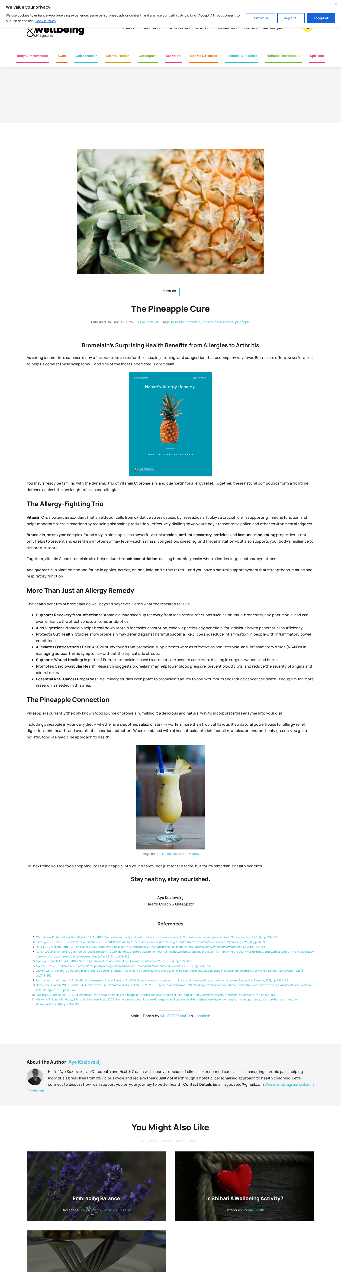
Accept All (320, 18)
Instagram (289, 1084)
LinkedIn (306, 1084)
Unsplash (202, 1015)
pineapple (242, 322)
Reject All (291, 18)
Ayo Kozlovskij (150, 322)
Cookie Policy (45, 21)
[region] (170, 14)
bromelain (193, 322)
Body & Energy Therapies (98, 1210)
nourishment (223, 322)
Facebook (35, 1090)
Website (271, 1084)
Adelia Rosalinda (168, 854)
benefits (177, 322)
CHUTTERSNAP (174, 1015)
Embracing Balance (96, 1198)
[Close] (336, 4)
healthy (207, 322)
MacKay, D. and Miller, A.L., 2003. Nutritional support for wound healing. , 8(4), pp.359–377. (113, 961)
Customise (261, 18)
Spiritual (125, 1210)
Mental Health (254, 1210)
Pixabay (193, 854)
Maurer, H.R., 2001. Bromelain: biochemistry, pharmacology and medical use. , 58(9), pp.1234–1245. (124, 966)
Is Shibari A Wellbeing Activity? (244, 1198)
